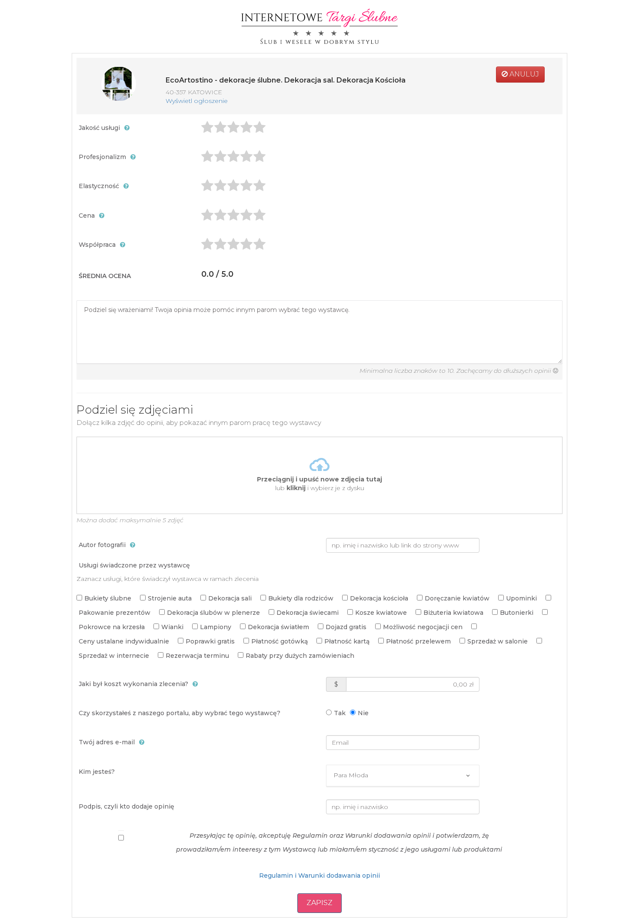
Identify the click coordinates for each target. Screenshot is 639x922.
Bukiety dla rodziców (300, 598)
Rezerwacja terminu (197, 656)
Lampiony (215, 627)
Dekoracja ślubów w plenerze (213, 613)
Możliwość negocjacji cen (423, 627)
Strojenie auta (170, 598)
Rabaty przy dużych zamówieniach (300, 656)
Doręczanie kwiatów (457, 598)
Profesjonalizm (102, 157)
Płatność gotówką (279, 641)
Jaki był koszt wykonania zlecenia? (133, 684)
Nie (363, 713)
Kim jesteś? (97, 772)
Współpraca (97, 245)
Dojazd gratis (346, 627)
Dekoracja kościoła (379, 598)
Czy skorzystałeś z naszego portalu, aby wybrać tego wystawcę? (179, 713)
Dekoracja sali (230, 598)
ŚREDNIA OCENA (105, 276)
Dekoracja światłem (278, 627)
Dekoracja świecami (307, 613)
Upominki (521, 598)
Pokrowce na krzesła (112, 627)
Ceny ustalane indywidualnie (124, 641)
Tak (340, 713)
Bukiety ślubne (107, 598)
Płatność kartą (346, 641)
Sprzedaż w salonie (497, 641)
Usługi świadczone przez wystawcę (134, 565)
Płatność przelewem (418, 641)
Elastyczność (99, 186)
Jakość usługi (99, 128)
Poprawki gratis (210, 641)
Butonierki (516, 613)
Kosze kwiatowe (381, 613)
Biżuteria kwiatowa (453, 613)
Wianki (172, 627)
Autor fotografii (102, 545)
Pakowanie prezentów (114, 613)
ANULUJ (523, 74)
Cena (87, 215)
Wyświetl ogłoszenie (197, 101)
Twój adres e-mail (107, 742)
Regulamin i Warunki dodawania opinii (319, 875)
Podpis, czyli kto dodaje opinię (126, 806)
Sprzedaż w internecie (114, 656)
